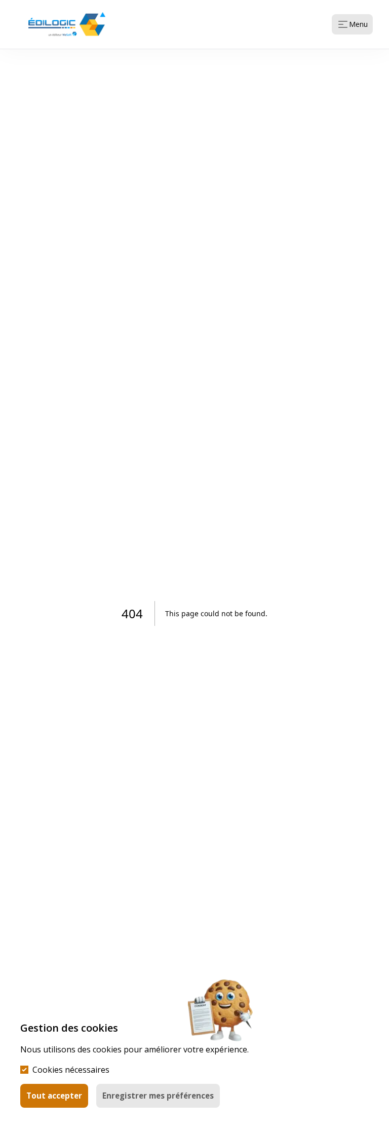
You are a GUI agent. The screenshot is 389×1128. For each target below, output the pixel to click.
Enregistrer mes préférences (158, 1095)
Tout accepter (54, 1095)
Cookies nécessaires (70, 1069)
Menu (358, 24)
